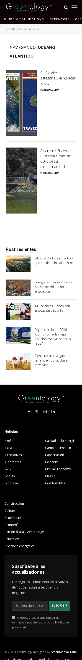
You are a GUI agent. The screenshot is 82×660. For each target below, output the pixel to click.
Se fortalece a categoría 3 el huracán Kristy (58, 78)
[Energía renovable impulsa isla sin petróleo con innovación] (18, 288)
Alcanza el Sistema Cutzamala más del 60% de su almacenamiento (55, 158)
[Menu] (74, 7)
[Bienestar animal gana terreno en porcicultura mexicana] (18, 361)
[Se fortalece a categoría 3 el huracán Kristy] (21, 103)
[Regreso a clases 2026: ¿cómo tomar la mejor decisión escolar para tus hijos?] (18, 335)
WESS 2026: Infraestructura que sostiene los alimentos (54, 260)
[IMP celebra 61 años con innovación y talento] (18, 311)
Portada (10, 29)
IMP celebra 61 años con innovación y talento (52, 308)
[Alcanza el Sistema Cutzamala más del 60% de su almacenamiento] (21, 181)
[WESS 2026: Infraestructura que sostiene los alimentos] (18, 264)
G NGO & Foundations (24, 19)
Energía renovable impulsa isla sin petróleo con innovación (54, 286)
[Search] (66, 7)
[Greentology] (29, 7)
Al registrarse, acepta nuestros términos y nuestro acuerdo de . (40, 622)
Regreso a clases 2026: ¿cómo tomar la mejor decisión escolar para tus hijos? (53, 336)
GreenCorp (60, 19)
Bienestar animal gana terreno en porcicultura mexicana (51, 360)
